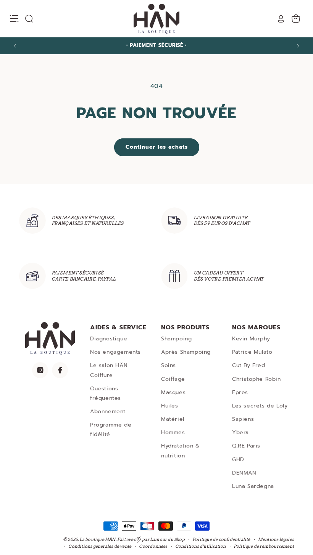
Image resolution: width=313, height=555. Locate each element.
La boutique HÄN (97, 539)
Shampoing (176, 339)
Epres (240, 392)
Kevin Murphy (251, 339)
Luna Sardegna (253, 486)
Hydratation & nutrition (180, 450)
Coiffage (173, 379)
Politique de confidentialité (221, 539)
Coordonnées (153, 546)
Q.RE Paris (246, 446)
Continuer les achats (157, 147)
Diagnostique (108, 339)
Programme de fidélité (110, 429)
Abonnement (108, 411)
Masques (173, 392)
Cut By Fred (248, 365)
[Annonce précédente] (14, 45)
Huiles (169, 406)
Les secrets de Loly (259, 406)
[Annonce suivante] (298, 45)
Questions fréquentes (105, 393)
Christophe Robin (256, 379)
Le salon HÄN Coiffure (108, 370)
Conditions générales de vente (99, 546)
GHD (238, 460)
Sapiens (243, 419)
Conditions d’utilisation (200, 546)
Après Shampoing (186, 352)
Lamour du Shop (167, 539)
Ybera (240, 432)
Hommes (173, 432)
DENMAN (244, 473)
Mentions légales (276, 539)
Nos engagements (115, 352)
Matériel (172, 419)
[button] (14, 18)
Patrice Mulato (252, 352)
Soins (168, 365)
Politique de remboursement (264, 546)
